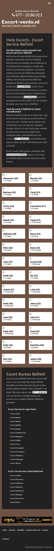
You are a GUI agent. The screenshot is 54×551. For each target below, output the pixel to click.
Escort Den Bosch (17, 479)
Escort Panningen (17, 459)
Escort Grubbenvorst (18, 433)
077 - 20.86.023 (29, 15)
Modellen (21, 530)
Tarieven (12, 530)
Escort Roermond (17, 498)
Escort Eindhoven (17, 483)
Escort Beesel (15, 421)
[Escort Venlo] (21, 23)
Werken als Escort (33, 530)
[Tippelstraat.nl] (27, 520)
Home (5, 530)
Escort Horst (15, 444)
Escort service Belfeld (16, 155)
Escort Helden (16, 440)
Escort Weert (15, 502)
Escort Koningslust (17, 448)
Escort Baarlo (30, 97)
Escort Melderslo (17, 455)
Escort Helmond (16, 487)
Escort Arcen (15, 414)
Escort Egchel (15, 429)
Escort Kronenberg (17, 452)
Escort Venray (16, 463)
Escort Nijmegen (16, 494)
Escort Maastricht (17, 491)
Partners (6, 539)
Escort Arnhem (16, 475)
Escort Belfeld (23, 86)
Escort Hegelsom (17, 436)
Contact (45, 530)
